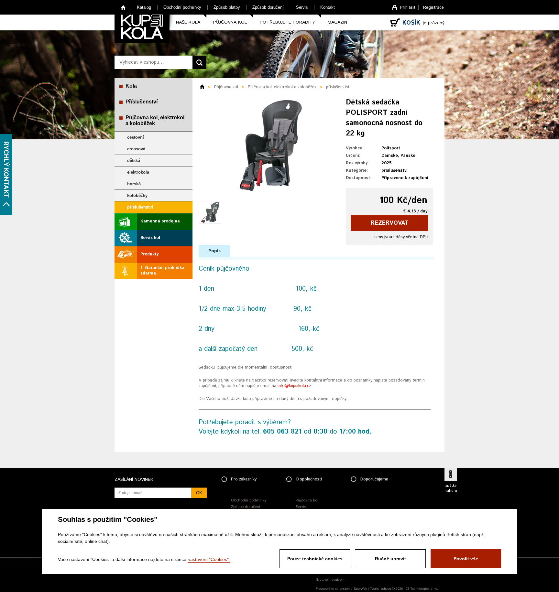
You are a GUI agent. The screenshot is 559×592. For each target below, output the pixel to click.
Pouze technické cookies (315, 558)
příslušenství (140, 207)
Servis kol (150, 238)
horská (134, 183)
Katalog (144, 7)
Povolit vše (466, 558)
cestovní (135, 137)
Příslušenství (142, 101)
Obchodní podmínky (182, 7)
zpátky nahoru (450, 488)
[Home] (204, 87)
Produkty (149, 254)
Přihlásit (407, 8)
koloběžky (137, 195)
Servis (302, 7)
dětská (133, 160)
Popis (214, 251)
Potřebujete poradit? (287, 22)
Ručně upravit (390, 558)
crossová (136, 148)
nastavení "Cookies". (209, 559)
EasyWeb (360, 589)
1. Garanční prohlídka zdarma (162, 270)
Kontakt (327, 7)
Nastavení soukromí (330, 579)
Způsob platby (227, 7)
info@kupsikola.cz (294, 386)
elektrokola (138, 172)
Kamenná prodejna (160, 221)
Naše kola (188, 22)
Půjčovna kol (230, 22)
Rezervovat (389, 223)
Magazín (337, 22)
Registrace (433, 8)
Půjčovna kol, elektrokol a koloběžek (155, 120)
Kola (131, 86)
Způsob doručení (268, 7)
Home (123, 7)
